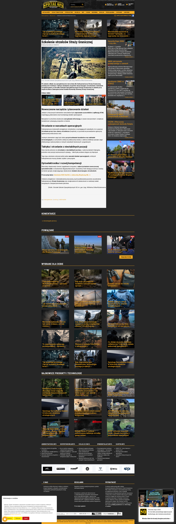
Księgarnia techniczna (109, 513)
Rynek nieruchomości (47, 453)
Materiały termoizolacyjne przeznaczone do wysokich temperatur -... (86, 455)
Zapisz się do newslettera (124, 15)
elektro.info (59, 513)
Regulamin (110, 0)
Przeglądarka (110, 12)
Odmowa (18, 518)
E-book (88, 12)
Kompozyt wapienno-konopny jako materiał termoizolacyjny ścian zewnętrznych (86, 450)
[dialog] (156, 506)
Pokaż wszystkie (126, 257)
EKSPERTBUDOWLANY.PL (67, 444)
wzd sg (56, 199)
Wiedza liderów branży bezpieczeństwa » (156, 518)
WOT (83, 12)
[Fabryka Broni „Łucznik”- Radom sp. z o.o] (87, 469)
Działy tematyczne (57, 12)
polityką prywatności (116, 504)
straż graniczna (48, 199)
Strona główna (45, 15)
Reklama (132, 0)
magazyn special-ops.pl (102, 0)
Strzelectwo (69, 12)
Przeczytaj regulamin (79, 506)
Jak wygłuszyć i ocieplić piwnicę (50, 451)
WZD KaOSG (63, 199)
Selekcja (77, 12)
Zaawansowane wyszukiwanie (77, 6)
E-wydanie (119, 12)
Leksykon (126, 12)
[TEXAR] (61, 469)
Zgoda (25, 518)
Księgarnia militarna (119, 513)
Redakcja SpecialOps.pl (47, 45)
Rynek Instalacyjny (96, 513)
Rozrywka (94, 12)
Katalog (101, 12)
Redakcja (127, 0)
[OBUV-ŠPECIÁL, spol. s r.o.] (127, 469)
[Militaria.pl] (47, 469)
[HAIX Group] (114, 469)
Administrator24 (72, 513)
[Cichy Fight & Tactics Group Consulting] (74, 469)
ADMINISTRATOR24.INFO (49, 444)
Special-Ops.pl (53, 4)
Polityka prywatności (119, 0)
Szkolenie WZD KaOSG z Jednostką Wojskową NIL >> (72, 175)
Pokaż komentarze (50, 221)
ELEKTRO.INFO (120, 444)
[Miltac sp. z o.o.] (101, 469)
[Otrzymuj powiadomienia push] (4, 519)
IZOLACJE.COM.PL (84, 444)
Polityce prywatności (16, 514)
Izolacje (84, 513)
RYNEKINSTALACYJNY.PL (104, 444)
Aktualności (46, 12)
